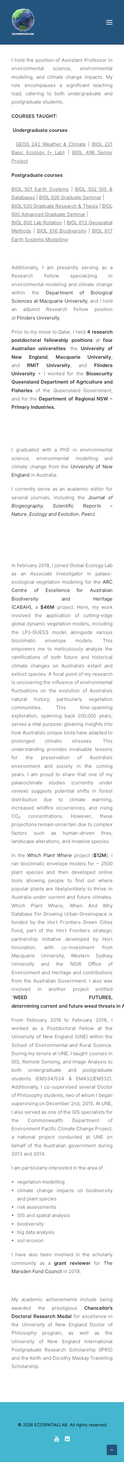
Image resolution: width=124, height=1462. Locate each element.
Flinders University (38, 318)
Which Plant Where (49, 855)
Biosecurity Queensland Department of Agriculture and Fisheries (62, 382)
